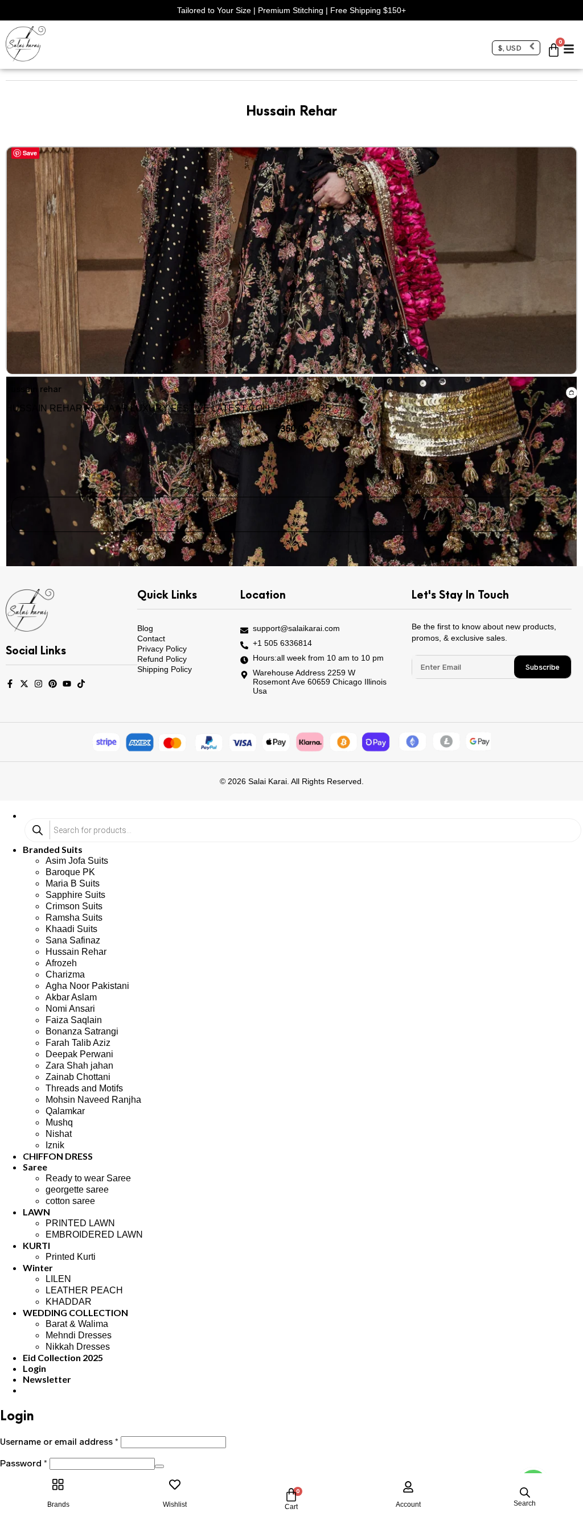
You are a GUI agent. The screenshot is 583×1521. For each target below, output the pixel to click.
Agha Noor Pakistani (87, 986)
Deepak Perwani (79, 1054)
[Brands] (58, 1484)
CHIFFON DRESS (58, 1156)
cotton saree (70, 1201)
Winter (38, 1267)
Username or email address (59, 1441)
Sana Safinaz (73, 940)
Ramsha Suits (74, 917)
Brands (58, 1504)
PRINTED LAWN (80, 1223)
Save (30, 153)
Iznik (55, 1145)
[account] (408, 1484)
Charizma (65, 974)
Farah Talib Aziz (78, 1043)
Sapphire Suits (75, 895)
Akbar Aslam (71, 997)
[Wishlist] (174, 1484)
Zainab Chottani (78, 1077)
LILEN (58, 1279)
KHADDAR (69, 1301)
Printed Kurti (71, 1257)
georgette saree (77, 1189)
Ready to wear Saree (88, 1178)
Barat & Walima (77, 1324)
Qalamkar (65, 1111)
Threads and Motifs (84, 1088)
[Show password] (159, 1466)
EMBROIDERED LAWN (94, 1234)
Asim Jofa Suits (77, 860)
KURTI (36, 1245)
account (408, 1504)
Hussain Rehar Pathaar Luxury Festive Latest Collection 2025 (168, 408)
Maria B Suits (73, 883)
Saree (35, 1166)
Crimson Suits (74, 906)
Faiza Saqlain (74, 1020)
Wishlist (175, 1504)
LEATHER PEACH (84, 1290)
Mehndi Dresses (79, 1335)
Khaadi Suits (71, 929)
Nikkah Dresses (78, 1346)
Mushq (59, 1122)
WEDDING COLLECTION (75, 1312)
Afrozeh (61, 963)
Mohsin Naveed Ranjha (93, 1099)
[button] (568, 44)
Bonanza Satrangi (82, 1031)
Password (23, 1462)
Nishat (59, 1134)
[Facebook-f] (10, 683)
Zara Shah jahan (79, 1065)
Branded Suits (53, 849)
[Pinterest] (52, 683)
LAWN (36, 1211)
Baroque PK (70, 872)
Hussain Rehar (76, 952)
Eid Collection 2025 (63, 1357)
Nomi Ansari (70, 1008)
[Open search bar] (525, 1492)
